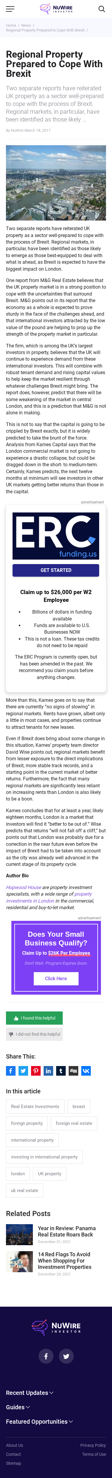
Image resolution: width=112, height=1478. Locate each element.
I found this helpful (38, 1018)
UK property (49, 1173)
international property (32, 1140)
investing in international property (44, 1157)
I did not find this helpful (38, 1034)
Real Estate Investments (35, 1106)
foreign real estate (74, 1123)
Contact (13, 1454)
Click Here (56, 978)
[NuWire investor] (56, 9)
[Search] (102, 9)
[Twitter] (66, 1356)
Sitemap (13, 1463)
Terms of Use (94, 1454)
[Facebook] (46, 1356)
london (18, 1173)
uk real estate (24, 1190)
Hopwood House (23, 887)
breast (79, 1106)
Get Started (56, 570)
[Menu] (10, 9)
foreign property (27, 1123)
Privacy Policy (93, 1445)
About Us (14, 1445)
